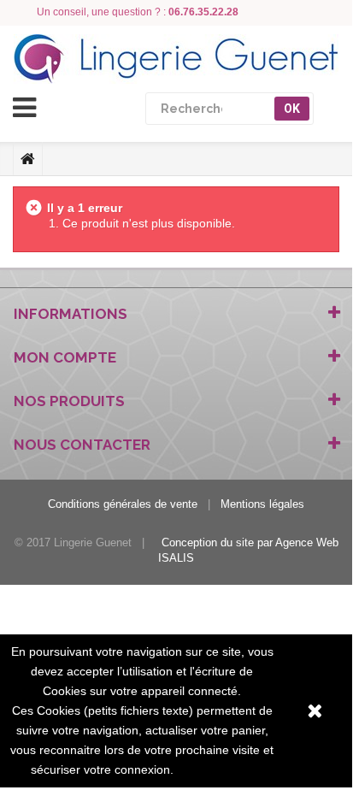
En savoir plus (215, 769)
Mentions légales (262, 504)
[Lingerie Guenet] (176, 59)
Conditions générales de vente (122, 504)
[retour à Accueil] (28, 159)
